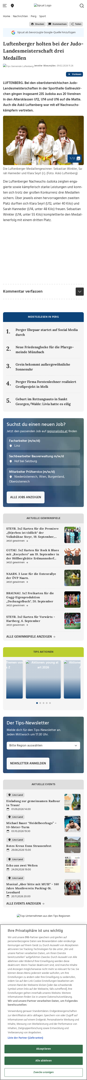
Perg (33, 16)
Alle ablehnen (43, 1061)
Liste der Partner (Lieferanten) (25, 1038)
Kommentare (60, 24)
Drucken (39, 24)
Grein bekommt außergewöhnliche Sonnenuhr (43, 366)
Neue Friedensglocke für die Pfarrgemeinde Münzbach (45, 349)
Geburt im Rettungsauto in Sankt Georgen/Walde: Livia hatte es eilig (43, 401)
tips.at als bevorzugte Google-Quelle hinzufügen (46, 32)
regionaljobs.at (57, 431)
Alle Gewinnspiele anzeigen (29, 637)
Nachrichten (20, 16)
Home (6, 16)
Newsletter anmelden (28, 763)
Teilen (78, 24)
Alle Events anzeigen (24, 904)
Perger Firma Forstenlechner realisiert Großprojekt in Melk (46, 384)
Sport (42, 16)
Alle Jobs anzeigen (25, 497)
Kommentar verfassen (22, 291)
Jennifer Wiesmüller (45, 66)
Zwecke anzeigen (43, 1072)
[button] (5, 6)
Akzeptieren (43, 1049)
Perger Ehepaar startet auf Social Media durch (47, 332)
